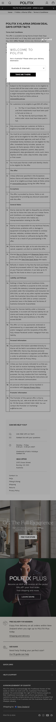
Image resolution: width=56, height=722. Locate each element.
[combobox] (28, 68)
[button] (46, 39)
